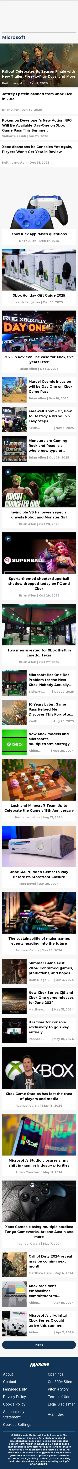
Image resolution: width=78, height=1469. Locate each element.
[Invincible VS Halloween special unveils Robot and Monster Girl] (39, 497)
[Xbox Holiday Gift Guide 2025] (39, 278)
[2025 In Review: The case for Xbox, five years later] (39, 342)
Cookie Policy (14, 1404)
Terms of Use (59, 1396)
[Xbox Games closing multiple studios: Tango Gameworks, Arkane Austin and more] (39, 1214)
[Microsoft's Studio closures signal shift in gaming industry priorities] (39, 1145)
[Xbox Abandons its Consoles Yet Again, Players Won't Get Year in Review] (39, 154)
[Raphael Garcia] (27, 950)
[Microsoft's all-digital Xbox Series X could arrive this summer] (39, 1323)
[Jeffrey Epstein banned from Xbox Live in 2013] (39, 102)
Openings (56, 1374)
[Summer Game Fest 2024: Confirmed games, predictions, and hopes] (39, 971)
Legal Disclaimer (61, 1404)
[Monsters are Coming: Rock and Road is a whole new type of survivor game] (39, 449)
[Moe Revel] (27, 884)
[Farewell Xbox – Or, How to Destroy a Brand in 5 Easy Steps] (39, 419)
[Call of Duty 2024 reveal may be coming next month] (39, 1264)
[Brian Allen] (10, 110)
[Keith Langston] (14, 83)
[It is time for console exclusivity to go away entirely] (39, 1030)
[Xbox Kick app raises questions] (39, 216)
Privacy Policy (14, 1396)
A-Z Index (56, 1414)
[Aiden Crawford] (39, 751)
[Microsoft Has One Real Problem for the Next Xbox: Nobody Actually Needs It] (39, 683)
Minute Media (28, 1435)
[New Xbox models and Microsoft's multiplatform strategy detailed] (39, 742)
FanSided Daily (15, 1389)
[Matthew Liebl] (40, 1009)
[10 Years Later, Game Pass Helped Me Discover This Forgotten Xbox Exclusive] (39, 712)
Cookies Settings (17, 1424)
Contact (9, 1382)
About (8, 1374)
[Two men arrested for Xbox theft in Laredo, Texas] (39, 635)
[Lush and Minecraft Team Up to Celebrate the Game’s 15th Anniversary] (39, 790)
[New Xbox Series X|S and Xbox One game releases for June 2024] (39, 1001)
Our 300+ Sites (60, 1382)
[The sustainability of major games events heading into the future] (39, 923)
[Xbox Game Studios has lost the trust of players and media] (39, 1078)
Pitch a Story (58, 1389)
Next (39, 1345)
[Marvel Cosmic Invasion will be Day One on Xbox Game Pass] (39, 390)
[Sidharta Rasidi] (14, 136)
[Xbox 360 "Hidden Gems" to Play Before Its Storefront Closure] (39, 857)
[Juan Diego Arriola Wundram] (41, 980)
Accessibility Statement (13, 1414)
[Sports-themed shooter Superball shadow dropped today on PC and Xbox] (39, 566)
